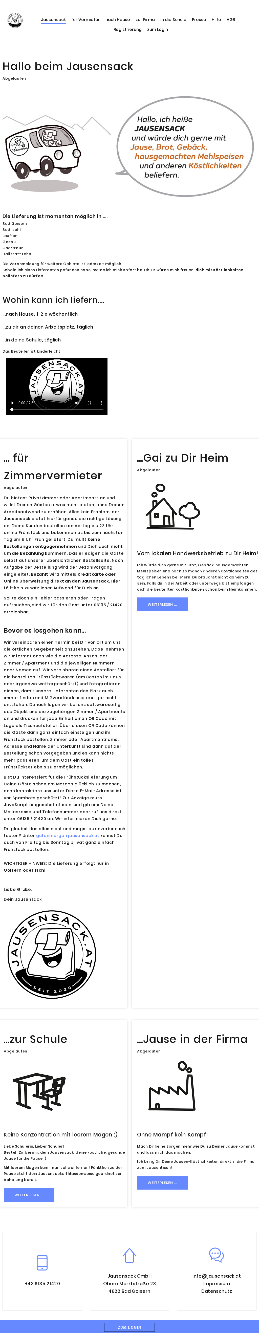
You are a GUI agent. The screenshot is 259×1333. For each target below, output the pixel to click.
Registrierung (128, 29)
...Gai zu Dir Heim (182, 457)
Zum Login (129, 1327)
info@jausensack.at (216, 1276)
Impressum (216, 1283)
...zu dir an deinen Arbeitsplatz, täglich (48, 327)
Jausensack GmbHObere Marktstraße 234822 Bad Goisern (129, 1283)
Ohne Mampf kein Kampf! (172, 1134)
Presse (199, 19)
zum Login (157, 29)
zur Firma (145, 19)
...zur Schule (36, 1039)
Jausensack (53, 19)
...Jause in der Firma (192, 1039)
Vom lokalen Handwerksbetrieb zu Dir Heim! (197, 553)
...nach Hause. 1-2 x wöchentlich (40, 314)
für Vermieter (85, 19)
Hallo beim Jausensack (68, 66)
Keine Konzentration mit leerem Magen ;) (61, 1134)
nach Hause (117, 19)
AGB (231, 19)
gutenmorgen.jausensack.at (67, 835)
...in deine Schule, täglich (32, 340)
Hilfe (216, 19)
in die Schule (173, 19)
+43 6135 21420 (42, 1283)
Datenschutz (216, 1291)
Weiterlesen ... (162, 604)
